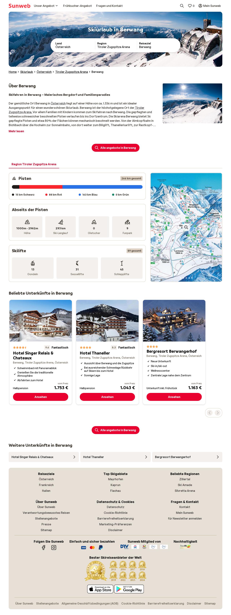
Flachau (115, 491)
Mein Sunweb (185, 513)
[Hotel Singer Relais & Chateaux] (40, 352)
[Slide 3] (186, 278)
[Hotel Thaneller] (107, 352)
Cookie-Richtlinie (115, 513)
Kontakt (184, 507)
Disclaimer (115, 530)
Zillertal (184, 479)
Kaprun (115, 485)
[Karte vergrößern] (186, 227)
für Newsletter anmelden (185, 518)
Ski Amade (185, 485)
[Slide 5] (192, 278)
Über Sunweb (46, 507)
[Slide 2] (183, 278)
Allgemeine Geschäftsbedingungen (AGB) (90, 603)
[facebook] (44, 549)
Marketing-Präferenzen (115, 524)
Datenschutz (115, 507)
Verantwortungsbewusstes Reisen (46, 513)
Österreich (58, 103)
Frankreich (46, 485)
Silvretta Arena (185, 491)
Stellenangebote (46, 518)
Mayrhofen (115, 479)
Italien (46, 491)
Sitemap (46, 530)
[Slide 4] (189, 278)
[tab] (34, 164)
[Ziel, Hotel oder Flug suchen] (182, 5)
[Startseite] (19, 6)
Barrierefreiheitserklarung (115, 518)
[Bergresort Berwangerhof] (174, 352)
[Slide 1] (180, 278)
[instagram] (54, 549)
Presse (46, 524)
